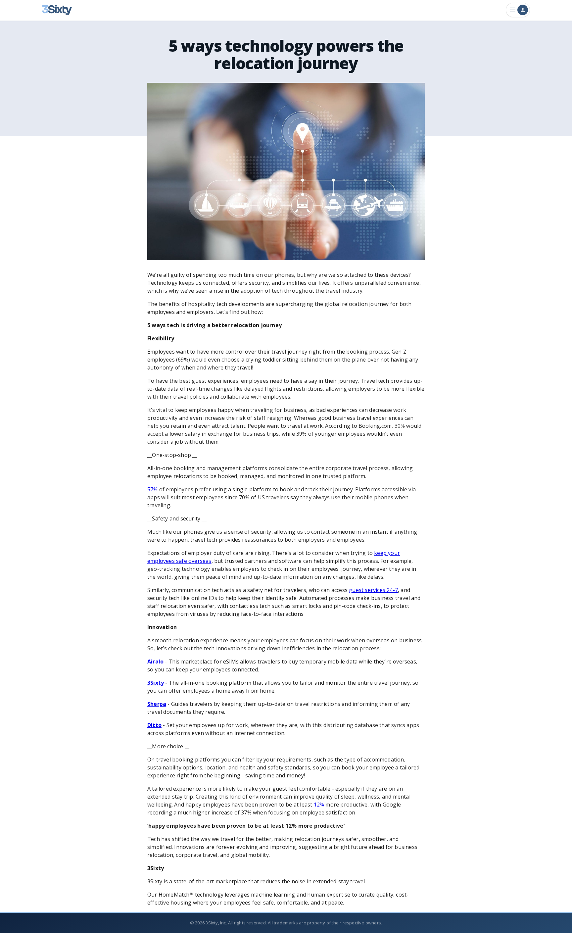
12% (319, 804)
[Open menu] (518, 10)
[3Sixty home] (57, 10)
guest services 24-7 (373, 590)
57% (152, 489)
